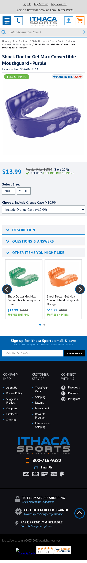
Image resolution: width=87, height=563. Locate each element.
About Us (11, 388)
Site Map (11, 420)
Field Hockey (39, 41)
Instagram (74, 399)
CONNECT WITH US (68, 376)
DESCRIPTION (20, 229)
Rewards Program (40, 415)
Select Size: (11, 184)
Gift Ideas (12, 414)
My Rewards (59, 4)
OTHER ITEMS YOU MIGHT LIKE (34, 252)
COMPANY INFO (10, 376)
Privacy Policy (14, 393)
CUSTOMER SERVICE (40, 376)
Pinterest (73, 393)
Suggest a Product (12, 400)
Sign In (27, 4)
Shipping (40, 397)
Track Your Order (41, 389)
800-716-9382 (46, 460)
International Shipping (42, 425)
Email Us (46, 467)
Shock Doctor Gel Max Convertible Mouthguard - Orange (63, 300)
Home (5, 41)
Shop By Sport (20, 41)
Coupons (11, 408)
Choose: (29, 202)
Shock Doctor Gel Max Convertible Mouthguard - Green (24, 300)
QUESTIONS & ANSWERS (29, 241)
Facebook (74, 387)
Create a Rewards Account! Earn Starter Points (44, 10)
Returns (39, 402)
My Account (41, 4)
